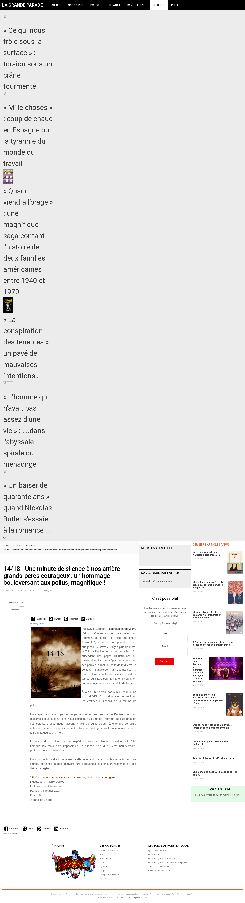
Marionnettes (106, 858)
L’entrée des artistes (109, 850)
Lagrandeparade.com (121, 628)
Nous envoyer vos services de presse (165, 858)
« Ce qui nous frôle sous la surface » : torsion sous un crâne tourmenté (213, 726)
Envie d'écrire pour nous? (160, 870)
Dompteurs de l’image (110, 874)
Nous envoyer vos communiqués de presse (168, 862)
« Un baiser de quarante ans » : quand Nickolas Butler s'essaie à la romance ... (28, 507)
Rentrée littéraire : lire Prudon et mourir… (215, 758)
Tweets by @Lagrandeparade (156, 581)
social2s (41, 624)
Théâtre (103, 854)
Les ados (30, 546)
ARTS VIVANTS (76, 5)
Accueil (56, 5)
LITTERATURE (113, 5)
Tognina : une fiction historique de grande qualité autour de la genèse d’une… (208, 698)
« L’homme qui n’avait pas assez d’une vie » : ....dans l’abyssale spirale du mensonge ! (26, 430)
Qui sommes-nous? (157, 850)
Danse (103, 862)
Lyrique (103, 866)
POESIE (175, 5)
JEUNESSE (158, 5)
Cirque (103, 870)
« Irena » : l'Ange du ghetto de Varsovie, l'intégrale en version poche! (207, 615)
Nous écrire (153, 854)
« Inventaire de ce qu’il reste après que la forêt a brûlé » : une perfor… (208, 585)
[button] (39, 618)
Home (7, 546)
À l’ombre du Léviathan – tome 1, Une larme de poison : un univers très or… (213, 643)
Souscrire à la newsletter (159, 866)
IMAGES (94, 5)
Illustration (104, 878)
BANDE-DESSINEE (137, 5)
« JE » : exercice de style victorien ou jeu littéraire (206, 553)
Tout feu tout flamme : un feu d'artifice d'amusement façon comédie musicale (198, 669)
